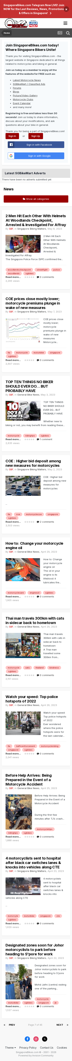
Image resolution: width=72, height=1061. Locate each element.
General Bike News (28, 394)
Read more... (13, 276)
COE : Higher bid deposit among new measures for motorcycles (33, 463)
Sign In (12, 135)
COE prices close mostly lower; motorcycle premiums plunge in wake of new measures (33, 303)
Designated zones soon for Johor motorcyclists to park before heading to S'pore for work (35, 949)
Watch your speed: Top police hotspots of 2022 (32, 699)
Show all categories (37, 198)
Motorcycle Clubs (23, 99)
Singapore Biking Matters (31, 228)
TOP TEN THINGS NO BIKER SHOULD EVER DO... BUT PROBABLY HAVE (29, 386)
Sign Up (35, 135)
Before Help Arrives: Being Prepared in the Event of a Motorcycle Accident (29, 779)
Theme (9, 1047)
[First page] (4, 1025)
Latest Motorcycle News (27, 80)
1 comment (45, 439)
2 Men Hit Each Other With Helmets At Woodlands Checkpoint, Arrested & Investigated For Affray (36, 220)
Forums (17, 87)
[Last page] (67, 1025)
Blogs (16, 91)
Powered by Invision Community (36, 1055)
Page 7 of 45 (35, 1024)
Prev (12, 1024)
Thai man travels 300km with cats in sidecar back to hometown (35, 620)
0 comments (46, 276)
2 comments (46, 521)
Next (59, 1024)
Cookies (62, 1047)
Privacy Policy (28, 1047)
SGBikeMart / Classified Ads (29, 84)
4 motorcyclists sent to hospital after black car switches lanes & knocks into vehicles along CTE (33, 862)
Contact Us (46, 1047)
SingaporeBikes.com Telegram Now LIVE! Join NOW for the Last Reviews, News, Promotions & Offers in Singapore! (34, 9)
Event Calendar (22, 103)
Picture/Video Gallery (25, 95)
